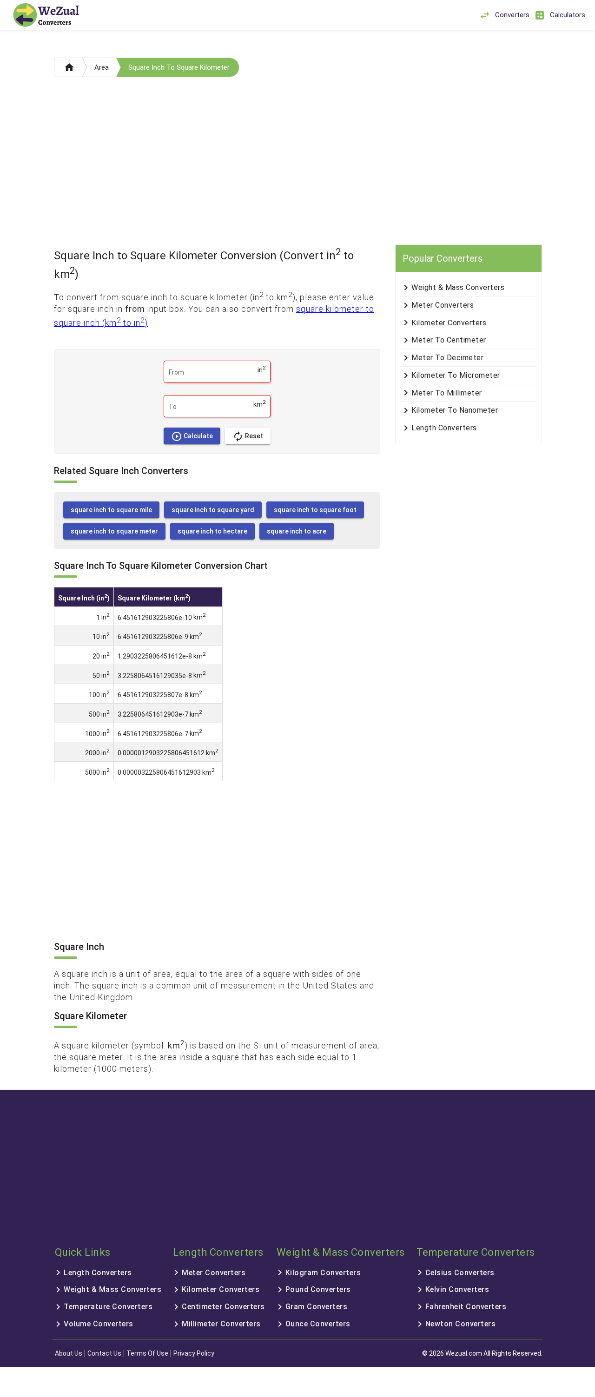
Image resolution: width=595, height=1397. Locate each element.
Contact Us (104, 1353)
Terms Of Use (147, 1353)
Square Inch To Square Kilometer (179, 67)
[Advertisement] (297, 163)
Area (101, 67)
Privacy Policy (193, 1353)
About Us (68, 1353)
